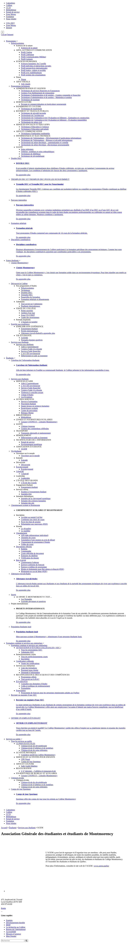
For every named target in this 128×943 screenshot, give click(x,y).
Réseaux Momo (27, 413)
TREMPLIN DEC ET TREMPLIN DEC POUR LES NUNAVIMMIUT (40, 179)
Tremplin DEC (27, 295)
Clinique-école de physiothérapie (34, 746)
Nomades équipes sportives (31, 340)
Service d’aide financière (30, 351)
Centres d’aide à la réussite (31, 349)
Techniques (25, 290)
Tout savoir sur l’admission (31, 304)
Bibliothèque (11, 10)
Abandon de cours (28, 538)
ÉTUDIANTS (22, 681)
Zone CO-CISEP (28, 315)
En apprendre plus (23, 175)
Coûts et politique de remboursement (35, 686)
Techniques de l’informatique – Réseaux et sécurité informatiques (46, 140)
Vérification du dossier (30, 558)
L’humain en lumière (29, 322)
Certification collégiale (25, 661)
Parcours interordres (19, 200)
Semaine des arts (27, 503)
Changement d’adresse (30, 562)
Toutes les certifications (30, 663)
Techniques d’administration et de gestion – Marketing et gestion (46, 97)
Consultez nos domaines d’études (34, 684)
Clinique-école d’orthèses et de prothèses (37, 748)
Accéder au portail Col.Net (31, 517)
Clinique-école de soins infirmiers (34, 750)
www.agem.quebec (101, 866)
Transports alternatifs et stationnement (36, 433)
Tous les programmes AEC (31, 650)
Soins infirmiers (27, 149)
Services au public (13, 739)
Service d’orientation (29, 401)
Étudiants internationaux (30, 306)
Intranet (9, 28)
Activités (24, 338)
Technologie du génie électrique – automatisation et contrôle (44, 143)
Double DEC (16, 158)
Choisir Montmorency (19, 263)
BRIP (8, 925)
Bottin (3, 908)
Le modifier (25, 531)
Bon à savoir (21, 560)
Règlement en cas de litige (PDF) (34, 571)
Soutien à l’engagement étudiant (33, 492)
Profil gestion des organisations (33, 75)
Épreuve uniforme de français (32, 565)
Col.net (4, 34)
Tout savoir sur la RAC (30, 679)
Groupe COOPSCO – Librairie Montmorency (39, 422)
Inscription (25, 659)
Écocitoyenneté (22, 467)
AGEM (24, 449)
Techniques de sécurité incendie (33, 113)
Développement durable (15, 923)
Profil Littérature (27, 55)
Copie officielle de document (32, 553)
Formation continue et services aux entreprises (24, 643)
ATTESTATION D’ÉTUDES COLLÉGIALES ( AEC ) (38, 648)
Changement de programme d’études (35, 542)
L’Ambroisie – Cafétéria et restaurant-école (38, 771)
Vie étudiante (16, 451)
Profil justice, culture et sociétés (33, 70)
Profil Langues (27, 59)
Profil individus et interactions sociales (36, 66)
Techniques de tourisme (30, 100)
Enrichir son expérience (20, 324)
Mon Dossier (11, 936)
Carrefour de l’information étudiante (25, 360)
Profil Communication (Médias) (33, 57)
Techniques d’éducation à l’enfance (35, 127)
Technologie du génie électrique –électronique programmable (45, 145)
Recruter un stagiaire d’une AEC (24, 695)
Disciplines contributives (20, 240)
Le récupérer (26, 529)
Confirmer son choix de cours (32, 519)
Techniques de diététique (30, 154)
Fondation (10, 17)
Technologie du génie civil (31, 122)
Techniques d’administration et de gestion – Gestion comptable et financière (50, 95)
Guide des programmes (30, 317)
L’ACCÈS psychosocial (30, 353)
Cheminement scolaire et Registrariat (25, 505)
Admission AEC (27, 652)
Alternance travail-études (31, 333)
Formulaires (25, 688)
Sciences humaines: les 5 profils (33, 64)
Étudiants (10, 358)
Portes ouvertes (27, 311)
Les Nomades (26, 599)
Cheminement (21, 533)
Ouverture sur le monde (30, 456)
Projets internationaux (29, 331)
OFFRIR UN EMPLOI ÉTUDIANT (25, 718)
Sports (13, 595)
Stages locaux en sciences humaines (35, 406)
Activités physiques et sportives (33, 601)
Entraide (24, 460)
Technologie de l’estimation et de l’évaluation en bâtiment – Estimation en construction (55, 118)
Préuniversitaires (17, 43)
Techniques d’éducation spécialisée (35, 129)
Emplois (9, 920)
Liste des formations (29, 668)
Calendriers (10, 3)
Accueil (4, 828)
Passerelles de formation (30, 297)
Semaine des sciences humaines (33, 501)
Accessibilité (11, 932)
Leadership (25, 478)
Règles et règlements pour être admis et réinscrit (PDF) (42, 569)
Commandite (26, 551)
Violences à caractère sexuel (32, 392)
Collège (9, 5)
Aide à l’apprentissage (29, 347)
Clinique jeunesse (28, 426)
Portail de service (13, 12)
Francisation (21, 690)
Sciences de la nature (29, 48)
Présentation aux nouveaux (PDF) (34, 524)
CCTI (8, 8)
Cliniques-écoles (17, 778)
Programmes (11, 41)
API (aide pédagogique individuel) (34, 535)
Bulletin (24, 549)
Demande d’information (30, 672)
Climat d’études (27, 395)
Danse (23, 79)
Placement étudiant (28, 404)
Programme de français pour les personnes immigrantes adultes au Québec (50, 693)
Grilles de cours (27, 544)
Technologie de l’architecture (32, 115)
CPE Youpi (25, 759)
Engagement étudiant (29, 329)
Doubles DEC (26, 293)
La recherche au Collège (15, 927)
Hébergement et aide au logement (34, 356)
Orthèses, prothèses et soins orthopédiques (37, 152)
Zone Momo (11, 14)
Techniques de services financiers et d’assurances (40, 91)
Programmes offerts (28, 677)
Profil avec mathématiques (31, 73)
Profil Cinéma (26, 52)
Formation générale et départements (35, 299)
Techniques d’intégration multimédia (35, 133)
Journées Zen (26, 494)
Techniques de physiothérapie (32, 156)
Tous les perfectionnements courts (34, 657)
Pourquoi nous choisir (29, 670)
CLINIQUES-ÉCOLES (25, 743)
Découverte (25, 465)
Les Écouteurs (26, 397)
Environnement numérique (31, 444)
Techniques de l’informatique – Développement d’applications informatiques (51, 138)
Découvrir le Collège (19, 283)
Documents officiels (24, 547)
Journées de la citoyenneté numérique (35, 498)
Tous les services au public (21, 741)
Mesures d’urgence (13, 934)
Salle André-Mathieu (29, 766)
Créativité (20, 471)
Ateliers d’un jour (28, 313)
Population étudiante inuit (21, 627)
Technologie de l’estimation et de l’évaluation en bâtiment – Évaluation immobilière (54, 120)
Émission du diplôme (29, 556)
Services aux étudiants (19, 342)
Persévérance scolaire (29, 408)
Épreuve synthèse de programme (34, 567)
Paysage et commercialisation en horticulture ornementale (43, 104)
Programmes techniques (20, 86)
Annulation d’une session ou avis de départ (38, 540)
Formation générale (18, 223)
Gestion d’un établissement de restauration (37, 93)
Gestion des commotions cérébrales (35, 429)
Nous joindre (11, 19)
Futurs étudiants (12, 260)
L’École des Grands (29, 483)
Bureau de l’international (16, 929)
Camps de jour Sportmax (31, 762)
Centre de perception (29, 410)
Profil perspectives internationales (34, 68)
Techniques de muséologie (31, 109)
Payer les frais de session (30, 522)
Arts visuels (25, 84)
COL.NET (10, 23)
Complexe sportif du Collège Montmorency (38, 755)
